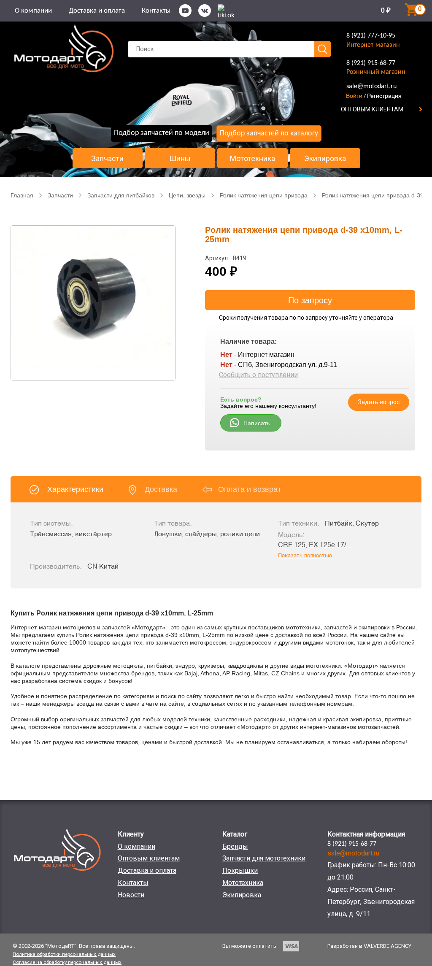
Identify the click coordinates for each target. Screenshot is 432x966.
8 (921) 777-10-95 (370, 35)
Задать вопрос (379, 402)
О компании (33, 10)
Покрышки (240, 870)
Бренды (235, 846)
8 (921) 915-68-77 (370, 63)
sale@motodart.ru (371, 86)
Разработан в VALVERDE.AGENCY (369, 946)
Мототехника (252, 158)
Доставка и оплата (97, 10)
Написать (256, 423)
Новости (131, 895)
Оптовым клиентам (149, 858)
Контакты (156, 10)
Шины (180, 158)
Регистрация (384, 95)
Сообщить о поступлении (258, 375)
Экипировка (325, 158)
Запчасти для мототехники (263, 858)
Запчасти (107, 158)
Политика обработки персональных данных (64, 954)
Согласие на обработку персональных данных (67, 962)
